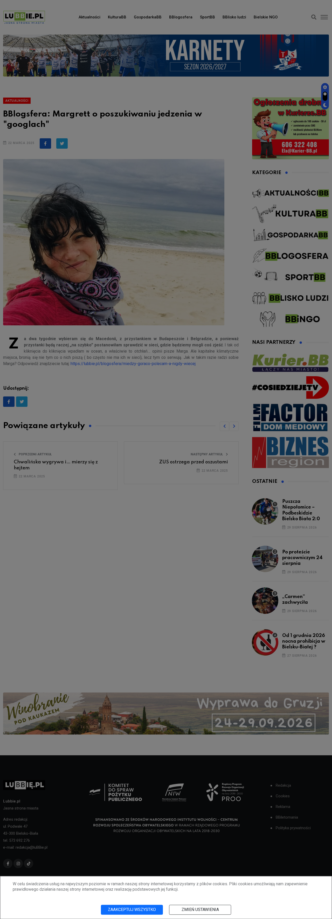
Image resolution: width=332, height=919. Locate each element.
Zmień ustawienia (200, 909)
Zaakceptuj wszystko (132, 909)
